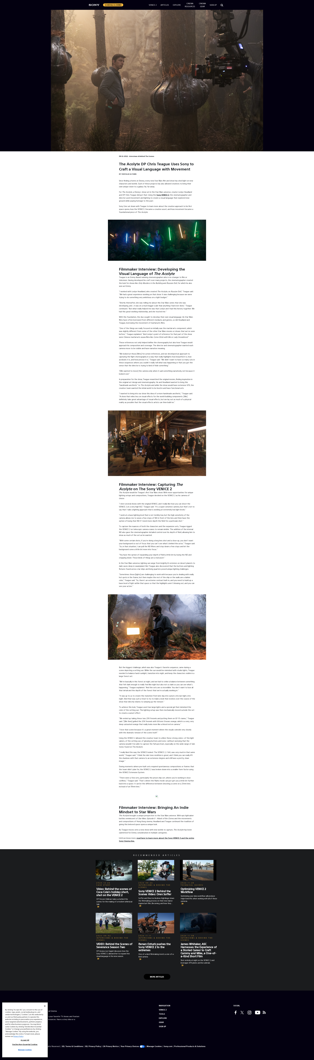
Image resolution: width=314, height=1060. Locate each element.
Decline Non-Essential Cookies (25, 1044)
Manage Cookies (154, 1046)
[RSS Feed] (264, 1013)
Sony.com (168, 1046)
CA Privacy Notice (111, 1046)
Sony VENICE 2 (163, 195)
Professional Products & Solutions (189, 1046)
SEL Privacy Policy (93, 1046)
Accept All (25, 1040)
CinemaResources (190, 4)
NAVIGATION (164, 1005)
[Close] (44, 1006)
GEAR (161, 1022)
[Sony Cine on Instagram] (248, 1013)
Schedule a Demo (113, 5)
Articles (165, 5)
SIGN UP (162, 1026)
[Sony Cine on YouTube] (257, 1013)
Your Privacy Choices (130, 1046)
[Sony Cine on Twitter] (241, 1013)
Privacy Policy (18, 1036)
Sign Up (213, 5)
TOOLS (162, 1014)
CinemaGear (202, 4)
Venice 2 (153, 5)
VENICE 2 (163, 1009)
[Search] (222, 5)
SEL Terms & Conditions (72, 1046)
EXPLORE (163, 1018)
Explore (177, 5)
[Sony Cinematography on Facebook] (235, 1013)
